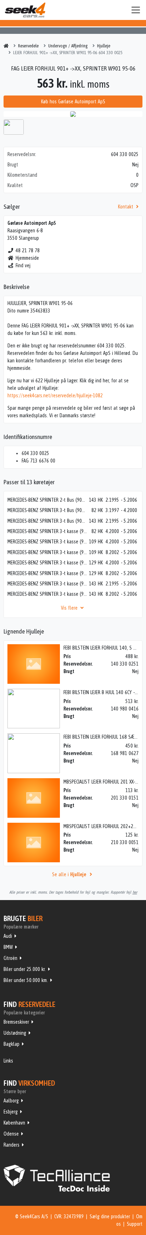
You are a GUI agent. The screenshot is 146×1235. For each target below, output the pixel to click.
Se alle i (69, 874)
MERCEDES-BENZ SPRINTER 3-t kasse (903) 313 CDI (47, 562)
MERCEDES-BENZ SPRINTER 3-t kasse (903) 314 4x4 (47, 594)
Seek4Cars (25, 9)
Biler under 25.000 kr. (25, 969)
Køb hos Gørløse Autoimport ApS (73, 101)
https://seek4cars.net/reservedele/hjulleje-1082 (55, 395)
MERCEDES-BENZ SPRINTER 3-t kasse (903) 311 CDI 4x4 (47, 552)
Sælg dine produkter (110, 1216)
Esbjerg (11, 1112)
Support (134, 1224)
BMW (8, 947)
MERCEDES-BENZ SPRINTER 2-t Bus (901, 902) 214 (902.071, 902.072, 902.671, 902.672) (47, 500)
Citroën (10, 958)
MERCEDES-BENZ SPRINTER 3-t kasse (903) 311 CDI (47, 541)
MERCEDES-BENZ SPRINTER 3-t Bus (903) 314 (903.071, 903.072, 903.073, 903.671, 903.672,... (47, 521)
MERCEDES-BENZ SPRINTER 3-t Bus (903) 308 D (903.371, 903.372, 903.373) (47, 510)
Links (8, 1061)
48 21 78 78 (28, 250)
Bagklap (11, 1044)
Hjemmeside (27, 258)
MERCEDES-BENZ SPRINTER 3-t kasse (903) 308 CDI (47, 531)
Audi (8, 936)
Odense (11, 1134)
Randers (11, 1145)
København (14, 1123)
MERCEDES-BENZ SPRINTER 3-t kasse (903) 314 (47, 584)
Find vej (23, 265)
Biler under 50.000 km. (26, 980)
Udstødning (15, 1033)
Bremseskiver (16, 1022)
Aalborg (11, 1101)
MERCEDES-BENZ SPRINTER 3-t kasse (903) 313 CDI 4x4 (47, 573)
